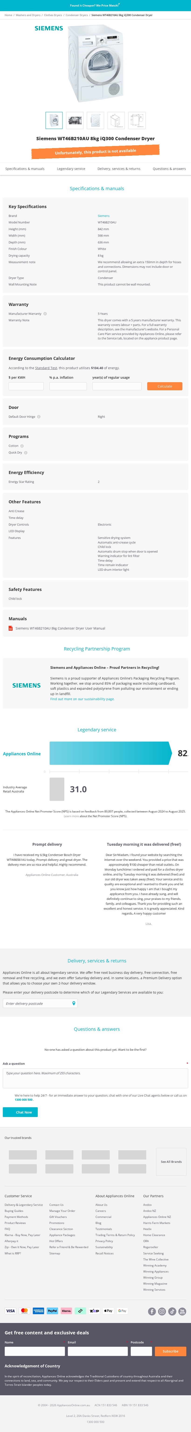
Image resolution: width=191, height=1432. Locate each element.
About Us (101, 1205)
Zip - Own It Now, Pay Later (22, 1247)
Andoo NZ (149, 1211)
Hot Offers (56, 1241)
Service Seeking (153, 1253)
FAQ (7, 1229)
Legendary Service (31, 1205)
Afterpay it (11, 1241)
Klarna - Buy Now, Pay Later (22, 1235)
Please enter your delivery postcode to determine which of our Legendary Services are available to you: (83, 992)
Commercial (103, 1217)
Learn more (72, 816)
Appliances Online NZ (157, 1217)
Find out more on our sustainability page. (82, 699)
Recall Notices (105, 1253)
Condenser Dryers (77, 15)
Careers (101, 1211)
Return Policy (126, 1235)
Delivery (10, 1205)
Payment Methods (16, 1217)
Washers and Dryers (28, 15)
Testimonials (104, 1229)
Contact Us (56, 1205)
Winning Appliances (156, 1271)
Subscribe (170, 1351)
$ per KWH (17, 377)
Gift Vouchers (58, 1217)
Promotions (56, 1223)
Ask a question (14, 1063)
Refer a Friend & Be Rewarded (68, 1247)
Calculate (165, 386)
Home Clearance (154, 1235)
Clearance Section (61, 1229)
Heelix (147, 1229)
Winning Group (153, 1278)
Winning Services (154, 1290)
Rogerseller (150, 1247)
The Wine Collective (156, 1259)
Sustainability (104, 1247)
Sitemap (54, 1253)
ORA (146, 1241)
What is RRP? (13, 1253)
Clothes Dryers (53, 15)
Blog (98, 1223)
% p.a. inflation (61, 377)
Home (8, 15)
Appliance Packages (62, 1235)
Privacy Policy (104, 1241)
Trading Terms (105, 1235)
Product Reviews (15, 1223)
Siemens (103, 216)
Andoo (147, 1205)
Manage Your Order (62, 1211)
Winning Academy (155, 1265)
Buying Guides (14, 1211)
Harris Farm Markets (156, 1223)
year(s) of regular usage (111, 377)
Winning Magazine (155, 1284)
